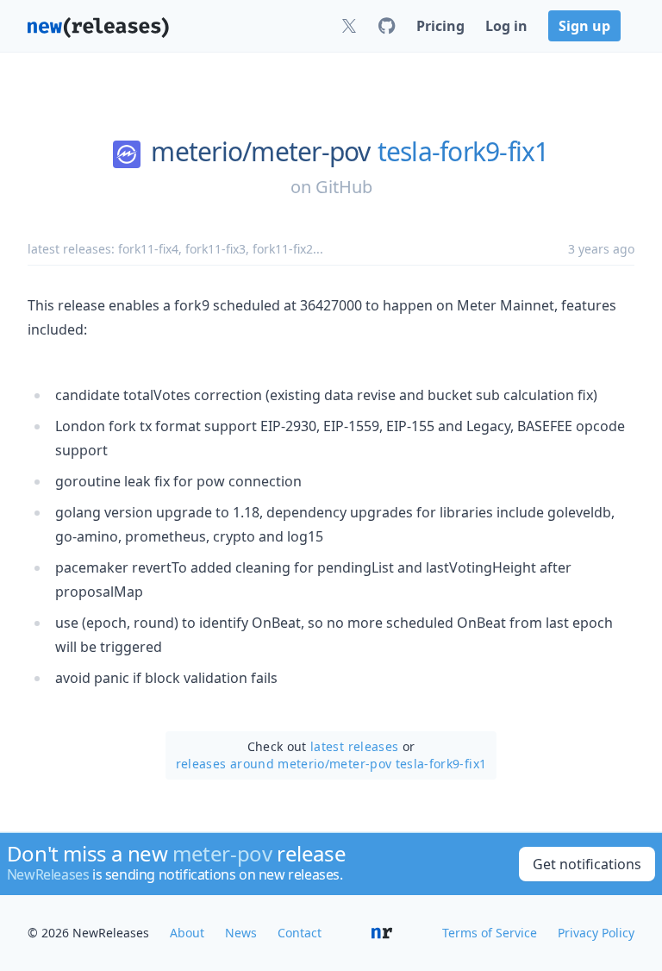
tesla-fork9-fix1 (463, 151)
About (187, 932)
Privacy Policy (596, 932)
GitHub (343, 186)
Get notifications (587, 864)
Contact (300, 932)
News (241, 932)
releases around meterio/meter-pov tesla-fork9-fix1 (331, 763)
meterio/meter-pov (260, 151)
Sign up (584, 25)
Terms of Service (489, 932)
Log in (506, 25)
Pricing (440, 25)
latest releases (354, 746)
